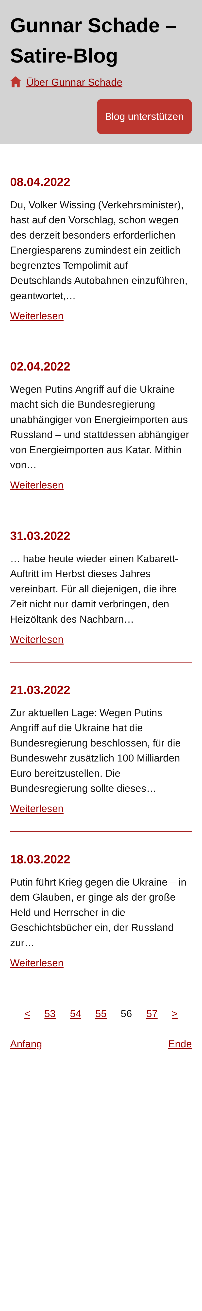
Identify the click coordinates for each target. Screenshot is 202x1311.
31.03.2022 (40, 535)
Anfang (26, 1044)
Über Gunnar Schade (74, 82)
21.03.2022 (40, 689)
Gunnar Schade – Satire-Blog (93, 40)
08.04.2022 (40, 182)
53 (50, 1013)
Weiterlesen (37, 316)
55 (101, 1013)
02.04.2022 (40, 366)
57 (152, 1013)
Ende (180, 1044)
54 (75, 1013)
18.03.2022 (40, 859)
